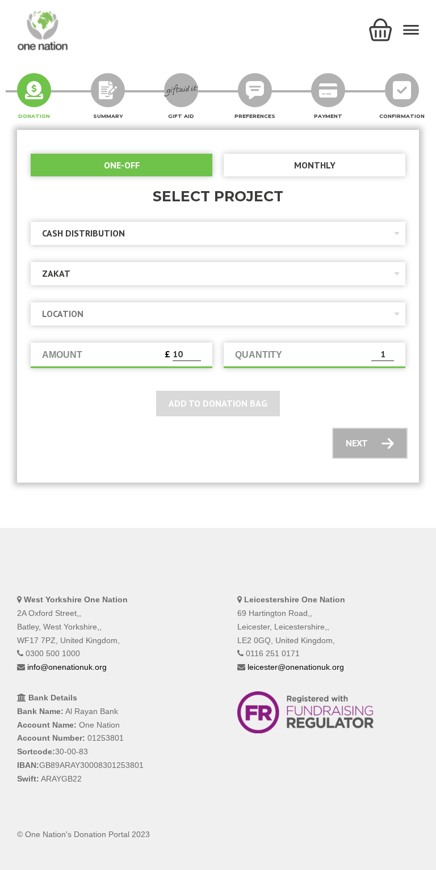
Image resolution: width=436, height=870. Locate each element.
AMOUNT (62, 355)
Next (357, 443)
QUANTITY (258, 355)
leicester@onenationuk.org (296, 666)
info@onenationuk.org (67, 666)
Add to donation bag (218, 403)
